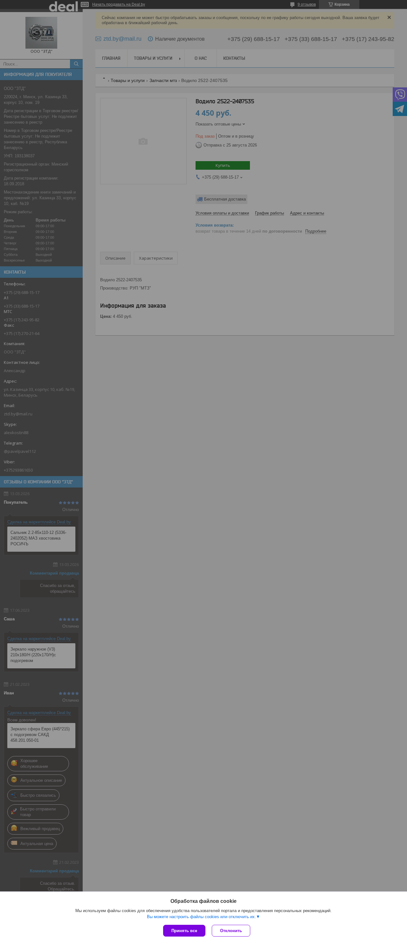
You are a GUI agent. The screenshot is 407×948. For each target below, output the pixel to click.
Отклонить (231, 930)
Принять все (184, 930)
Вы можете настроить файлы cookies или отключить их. (201, 916)
